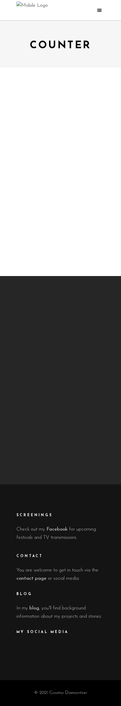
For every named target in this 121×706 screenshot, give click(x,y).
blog (34, 608)
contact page (31, 578)
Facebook (57, 529)
